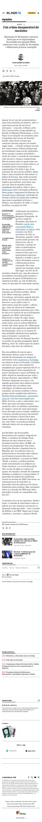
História (11, 568)
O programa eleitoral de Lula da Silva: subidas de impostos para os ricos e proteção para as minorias (20, 666)
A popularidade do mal (8, 239)
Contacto (7, 801)
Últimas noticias (8, 652)
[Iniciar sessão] (38, 13)
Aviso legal (24, 801)
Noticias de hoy (31, 806)
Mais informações (6, 577)
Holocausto (7, 190)
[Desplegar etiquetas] (38, 567)
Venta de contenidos (15, 801)
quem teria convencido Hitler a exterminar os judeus (25, 226)
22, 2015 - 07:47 (21, 65)
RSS (21, 806)
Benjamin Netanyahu (21, 568)
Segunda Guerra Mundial (13, 195)
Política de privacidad (12, 803)
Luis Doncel (17, 558)
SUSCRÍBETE (31, 13)
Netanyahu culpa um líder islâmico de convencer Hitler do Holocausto (7, 229)
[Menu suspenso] (3, 13)
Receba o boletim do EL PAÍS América (16, 524)
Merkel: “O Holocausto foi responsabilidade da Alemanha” (8, 216)
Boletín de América (9, 705)
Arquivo (5, 723)
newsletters (7, 700)
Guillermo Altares (21, 63)
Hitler (35, 171)
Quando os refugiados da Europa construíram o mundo (7, 263)
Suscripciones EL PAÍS (28, 803)
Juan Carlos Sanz (19, 545)
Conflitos (5, 568)
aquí (31, 581)
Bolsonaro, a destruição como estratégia (20, 656)
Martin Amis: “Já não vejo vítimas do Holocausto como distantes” (7, 249)
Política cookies (32, 801)
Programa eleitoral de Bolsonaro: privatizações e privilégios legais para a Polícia (18, 673)
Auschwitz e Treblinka (28, 359)
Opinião (7, 19)
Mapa (20, 803)
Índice (24, 806)
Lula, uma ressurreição (14, 660)
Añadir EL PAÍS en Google (12, 76)
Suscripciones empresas (13, 806)
